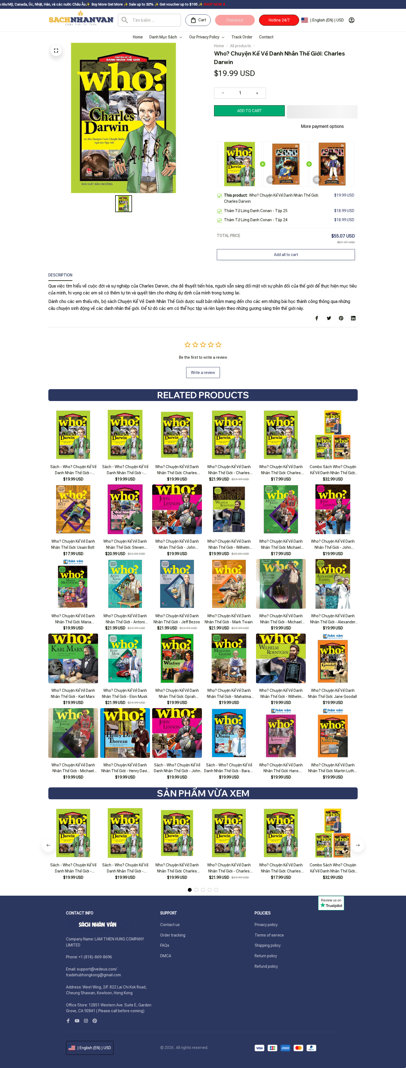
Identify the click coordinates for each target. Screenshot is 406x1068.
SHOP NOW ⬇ (167, 4)
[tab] (189, 890)
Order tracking (172, 935)
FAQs (164, 945)
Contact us (170, 924)
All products (240, 46)
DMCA (165, 956)
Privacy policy (266, 924)
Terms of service (269, 935)
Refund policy (266, 966)
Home (219, 46)
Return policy (266, 956)
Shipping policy (268, 945)
